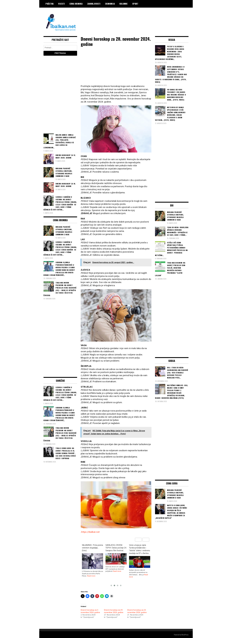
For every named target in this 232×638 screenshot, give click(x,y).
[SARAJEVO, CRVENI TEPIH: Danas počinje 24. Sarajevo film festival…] (92, 558)
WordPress (184, 634)
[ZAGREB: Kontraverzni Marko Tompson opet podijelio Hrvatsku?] (139, 559)
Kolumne (124, 3)
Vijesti (61, 3)
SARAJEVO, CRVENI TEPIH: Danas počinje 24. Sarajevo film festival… (92, 548)
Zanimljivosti (94, 3)
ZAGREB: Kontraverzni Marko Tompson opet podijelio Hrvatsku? (138, 548)
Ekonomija (110, 3)
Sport (135, 3)
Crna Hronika (76, 3)
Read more (93, 571)
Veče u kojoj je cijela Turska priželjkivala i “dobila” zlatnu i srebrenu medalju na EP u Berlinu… (115, 549)
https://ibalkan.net (90, 532)
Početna (50, 3)
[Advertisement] (144, 17)
